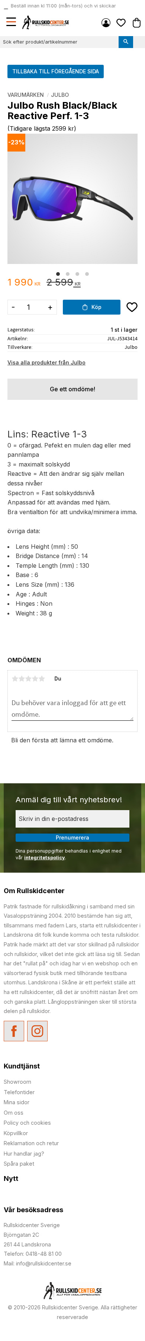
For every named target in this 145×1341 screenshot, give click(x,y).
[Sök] (126, 42)
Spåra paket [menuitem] (19, 1163)
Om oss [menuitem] (13, 1112)
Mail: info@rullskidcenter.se (37, 1263)
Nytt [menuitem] (11, 1178)
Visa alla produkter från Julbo (46, 362)
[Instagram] (37, 1031)
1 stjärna (15, 678)
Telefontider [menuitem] (19, 1092)
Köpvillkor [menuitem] (16, 1133)
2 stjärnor (21, 678)
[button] (12, 23)
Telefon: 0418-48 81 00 (33, 1254)
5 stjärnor (41, 678)
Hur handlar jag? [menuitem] (24, 1153)
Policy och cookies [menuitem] (27, 1122)
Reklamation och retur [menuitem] (31, 1143)
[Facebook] (14, 1031)
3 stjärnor (28, 678)
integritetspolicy (44, 857)
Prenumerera (72, 837)
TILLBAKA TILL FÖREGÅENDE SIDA (55, 71)
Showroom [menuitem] (17, 1082)
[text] (24, 283)
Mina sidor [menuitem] (106, 22)
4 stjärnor (35, 678)
